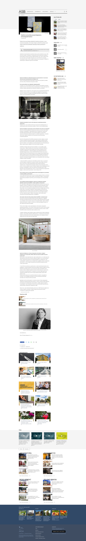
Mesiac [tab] (59, 19)
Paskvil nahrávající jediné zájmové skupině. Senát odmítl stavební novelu (30, 517)
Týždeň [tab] (56, 19)
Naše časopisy (57, 57)
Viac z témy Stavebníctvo (48, 475)
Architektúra (30, 11)
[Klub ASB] (64, 11)
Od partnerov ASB (58, 76)
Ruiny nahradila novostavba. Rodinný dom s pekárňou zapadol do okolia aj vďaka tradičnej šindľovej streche (61, 37)
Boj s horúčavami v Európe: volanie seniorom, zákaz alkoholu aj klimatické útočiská (58, 497)
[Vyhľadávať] (66, 11)
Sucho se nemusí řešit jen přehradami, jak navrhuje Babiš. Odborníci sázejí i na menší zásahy (22, 518)
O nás (36, 528)
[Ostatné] (55, 11)
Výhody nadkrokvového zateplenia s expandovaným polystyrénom (34, 298)
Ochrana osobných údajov (39, 536)
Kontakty (36, 530)
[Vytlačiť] (36, 342)
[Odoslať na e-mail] (33, 342)
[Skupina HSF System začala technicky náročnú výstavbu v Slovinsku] (22, 303)
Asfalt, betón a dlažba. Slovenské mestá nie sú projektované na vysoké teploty (57, 482)
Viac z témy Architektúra (24, 475)
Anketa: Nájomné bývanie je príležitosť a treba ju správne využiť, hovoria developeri (32, 490)
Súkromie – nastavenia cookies (40, 538)
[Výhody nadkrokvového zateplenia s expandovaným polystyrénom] (22, 298)
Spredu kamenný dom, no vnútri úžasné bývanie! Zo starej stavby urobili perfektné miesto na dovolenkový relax (38, 518)
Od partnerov (28, 346)
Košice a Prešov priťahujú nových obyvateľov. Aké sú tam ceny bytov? (33, 482)
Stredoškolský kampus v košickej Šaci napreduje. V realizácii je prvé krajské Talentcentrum (33, 471)
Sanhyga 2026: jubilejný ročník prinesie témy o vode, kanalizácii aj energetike (62, 87)
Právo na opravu (38, 535)
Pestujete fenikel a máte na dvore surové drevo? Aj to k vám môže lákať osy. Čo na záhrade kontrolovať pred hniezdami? (46, 518)
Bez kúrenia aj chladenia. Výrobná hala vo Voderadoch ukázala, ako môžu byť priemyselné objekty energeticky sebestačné (61, 26)
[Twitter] (26, 342)
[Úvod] (22, 11)
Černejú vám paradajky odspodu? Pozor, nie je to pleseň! (63, 517)
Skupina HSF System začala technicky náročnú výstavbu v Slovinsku (35, 303)
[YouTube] (31, 342)
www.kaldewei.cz (23, 332)
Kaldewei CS (23, 346)
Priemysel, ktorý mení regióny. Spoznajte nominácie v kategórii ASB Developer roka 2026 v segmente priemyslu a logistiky (36, 442)
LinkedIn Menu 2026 (60, 49)
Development (45, 11)
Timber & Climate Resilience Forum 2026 (61, 53)
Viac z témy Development (24, 502)
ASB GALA (52, 11)
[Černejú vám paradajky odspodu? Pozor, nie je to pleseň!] (63, 512)
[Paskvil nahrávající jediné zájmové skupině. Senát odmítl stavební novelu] (30, 512)
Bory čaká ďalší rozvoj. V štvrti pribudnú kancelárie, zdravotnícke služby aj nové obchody (33, 497)
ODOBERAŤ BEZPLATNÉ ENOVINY (59, 531)
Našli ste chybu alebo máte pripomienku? (27, 348)
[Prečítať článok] (24, 435)
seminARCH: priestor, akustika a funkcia (62, 45)
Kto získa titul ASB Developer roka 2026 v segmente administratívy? (49, 441)
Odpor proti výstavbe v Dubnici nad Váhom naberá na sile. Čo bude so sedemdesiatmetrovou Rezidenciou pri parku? (62, 22)
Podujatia (56, 42)
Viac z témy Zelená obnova (48, 502)
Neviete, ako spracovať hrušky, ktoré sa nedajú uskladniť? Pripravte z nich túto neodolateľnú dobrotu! (55, 518)
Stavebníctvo (37, 11)
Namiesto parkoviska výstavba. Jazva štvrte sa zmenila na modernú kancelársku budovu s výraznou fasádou (62, 33)
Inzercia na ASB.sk (38, 533)
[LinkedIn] (28, 342)
